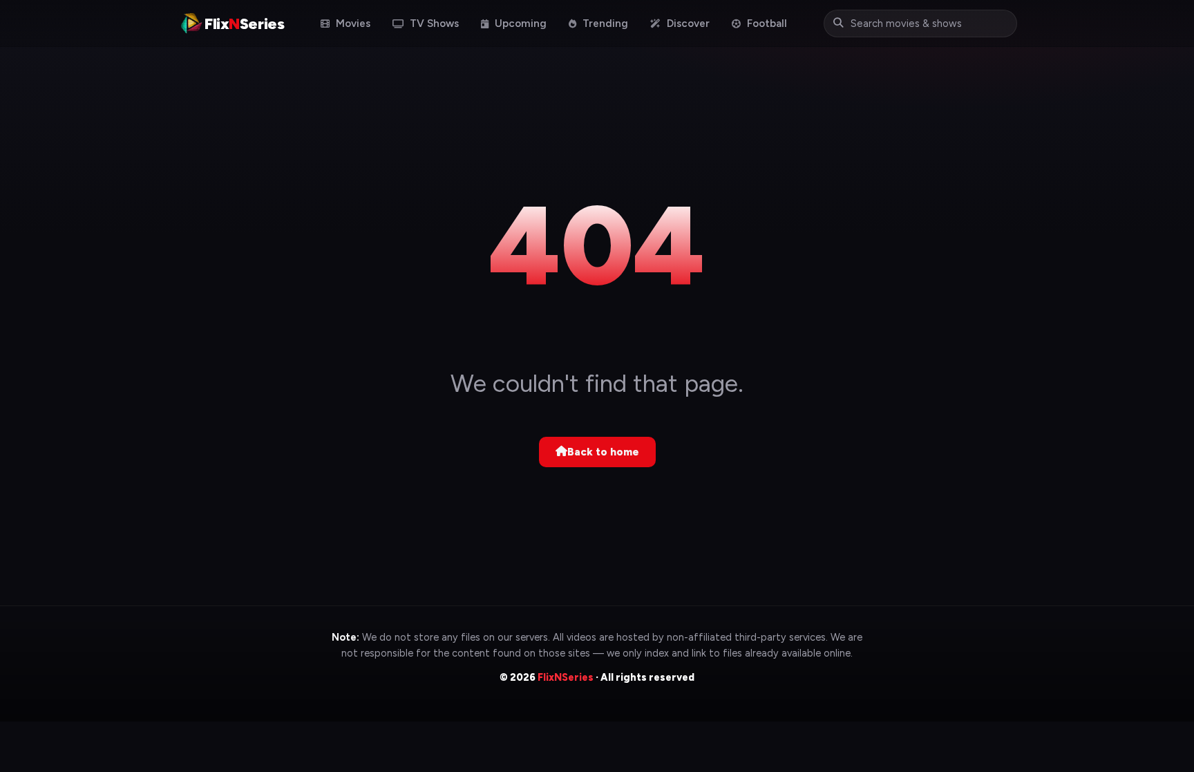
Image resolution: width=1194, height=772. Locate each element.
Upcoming (519, 23)
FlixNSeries (566, 677)
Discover (687, 23)
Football (765, 23)
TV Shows (433, 23)
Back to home (603, 452)
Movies (351, 23)
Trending (604, 23)
